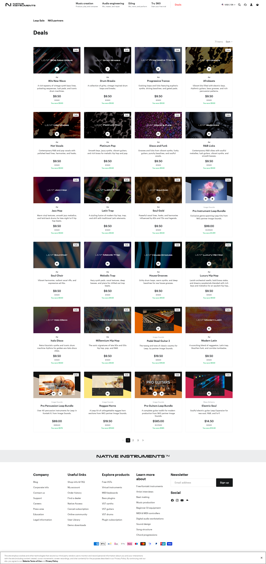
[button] (229, 42)
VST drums (107, 514)
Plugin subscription (112, 520)
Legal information (42, 520)
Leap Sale (38, 20)
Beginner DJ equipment (148, 508)
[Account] (251, 5)
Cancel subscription (78, 509)
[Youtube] (182, 500)
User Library (74, 520)
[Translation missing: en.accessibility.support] (245, 5)
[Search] (239, 5)
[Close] (262, 558)
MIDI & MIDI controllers (148, 513)
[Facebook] (172, 500)
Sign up (224, 482)
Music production (145, 502)
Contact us (39, 493)
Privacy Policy (52, 561)
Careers (37, 503)
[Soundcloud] (187, 500)
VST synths (107, 503)
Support (37, 498)
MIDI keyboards (110, 493)
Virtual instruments (112, 487)
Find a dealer (74, 498)
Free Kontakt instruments (149, 486)
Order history (74, 493)
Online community (77, 514)
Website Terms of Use (32, 561)
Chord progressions (146, 535)
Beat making (142, 497)
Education (38, 514)
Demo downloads (77, 525)
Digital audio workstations (150, 519)
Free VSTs (107, 482)
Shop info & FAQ (76, 482)
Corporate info (41, 487)
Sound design (143, 524)
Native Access (75, 503)
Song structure (144, 529)
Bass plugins (108, 498)
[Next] (142, 440)
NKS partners (55, 20)
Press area (38, 509)
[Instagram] (177, 500)
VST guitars (108, 509)
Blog (35, 482)
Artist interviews (144, 492)
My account (74, 487)
